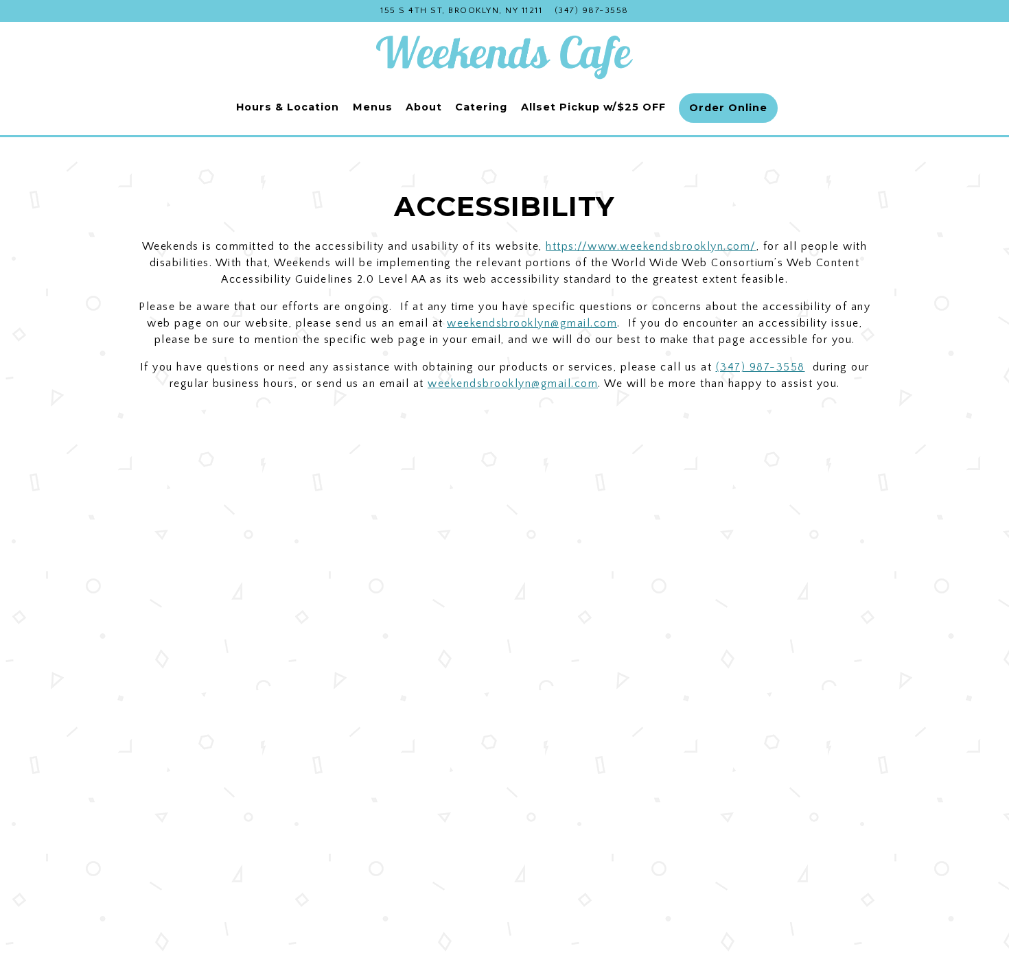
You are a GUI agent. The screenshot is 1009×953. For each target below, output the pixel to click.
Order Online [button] (728, 108)
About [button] (424, 107)
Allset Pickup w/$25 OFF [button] (593, 107)
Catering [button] (481, 107)
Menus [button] (373, 107)
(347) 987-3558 (592, 10)
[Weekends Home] (504, 54)
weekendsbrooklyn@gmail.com (532, 323)
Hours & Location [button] (287, 107)
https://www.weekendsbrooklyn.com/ (651, 246)
